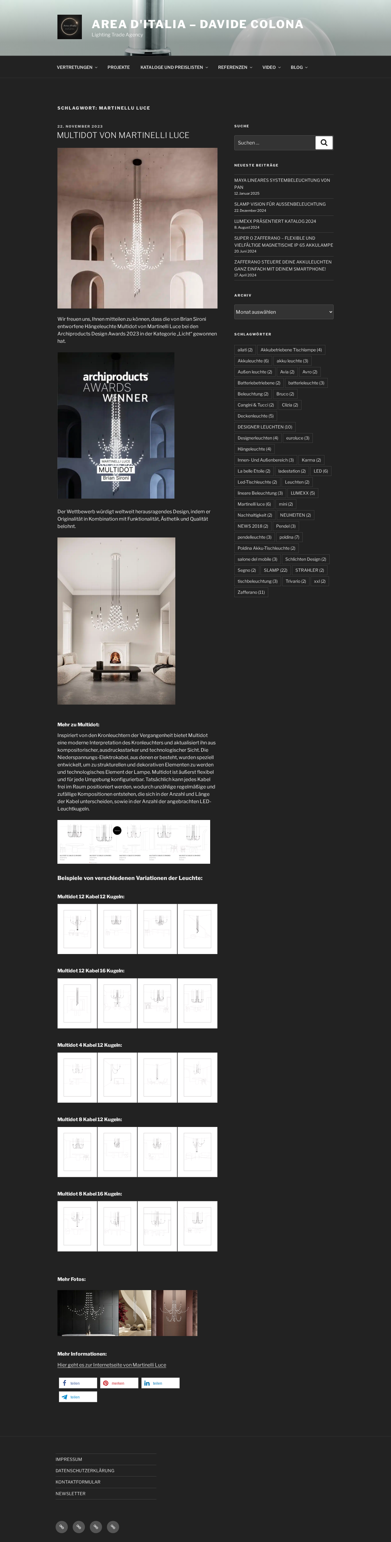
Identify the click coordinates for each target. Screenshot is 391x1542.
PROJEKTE (119, 67)
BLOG (297, 67)
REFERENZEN (232, 67)
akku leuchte (292, 360)
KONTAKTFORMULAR (78, 1481)
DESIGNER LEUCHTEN (265, 426)
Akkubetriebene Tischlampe (291, 349)
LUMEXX (303, 493)
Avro (309, 371)
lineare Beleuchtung (260, 493)
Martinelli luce (254, 504)
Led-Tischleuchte (257, 482)
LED (321, 470)
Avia (287, 371)
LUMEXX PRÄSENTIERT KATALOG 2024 (275, 221)
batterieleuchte (306, 382)
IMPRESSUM (69, 1459)
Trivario (296, 581)
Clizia (290, 404)
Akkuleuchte (253, 360)
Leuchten (297, 482)
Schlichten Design (305, 559)
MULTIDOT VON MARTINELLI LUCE (123, 135)
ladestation (292, 470)
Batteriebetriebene (259, 382)
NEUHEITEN (295, 515)
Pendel (286, 526)
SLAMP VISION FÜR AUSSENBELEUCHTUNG (280, 204)
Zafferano (251, 592)
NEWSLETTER (71, 1493)
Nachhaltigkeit (255, 515)
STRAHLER (309, 570)
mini (286, 504)
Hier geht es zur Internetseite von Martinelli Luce (111, 1365)
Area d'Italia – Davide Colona (198, 24)
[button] (78, 1383)
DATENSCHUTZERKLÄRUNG (85, 1470)
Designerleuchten (258, 437)
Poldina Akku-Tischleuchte (266, 548)
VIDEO (269, 67)
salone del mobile (257, 559)
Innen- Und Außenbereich (266, 459)
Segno (247, 570)
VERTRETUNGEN (75, 67)
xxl (320, 581)
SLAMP (275, 570)
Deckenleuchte (256, 415)
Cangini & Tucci (256, 404)
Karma (311, 459)
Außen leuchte (255, 371)
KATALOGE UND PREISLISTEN (172, 67)
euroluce (297, 437)
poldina (289, 537)
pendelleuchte (255, 537)
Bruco (285, 393)
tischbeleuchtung (258, 581)
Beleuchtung (253, 393)
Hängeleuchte (254, 448)
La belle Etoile (254, 470)
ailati (245, 349)
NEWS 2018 (253, 526)
